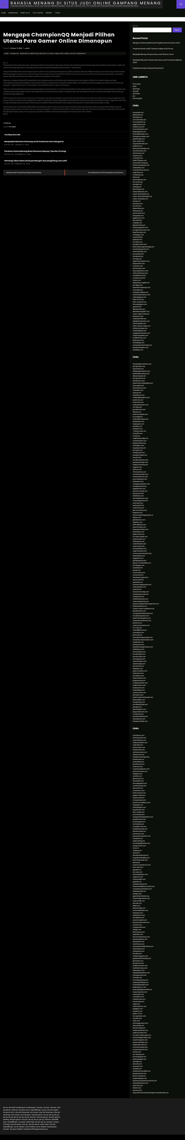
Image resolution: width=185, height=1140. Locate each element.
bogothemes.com (139, 810)
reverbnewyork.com (139, 786)
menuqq (49, 1122)
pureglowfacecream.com (141, 230)
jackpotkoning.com (139, 680)
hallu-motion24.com (139, 302)
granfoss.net (137, 306)
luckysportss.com (139, 688)
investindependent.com (141, 985)
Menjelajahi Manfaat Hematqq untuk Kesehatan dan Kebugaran (34, 141)
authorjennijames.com (140, 874)
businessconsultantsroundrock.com (145, 1081)
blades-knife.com (139, 534)
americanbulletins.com (140, 910)
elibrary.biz (136, 862)
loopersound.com (139, 798)
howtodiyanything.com (140, 980)
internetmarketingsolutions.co (143, 515)
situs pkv (136, 91)
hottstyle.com (137, 977)
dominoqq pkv (137, 98)
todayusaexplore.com (140, 742)
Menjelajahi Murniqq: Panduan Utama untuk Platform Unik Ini (153, 54)
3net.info (136, 848)
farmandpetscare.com (140, 498)
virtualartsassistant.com (141, 616)
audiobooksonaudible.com (142, 1071)
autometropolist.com (140, 920)
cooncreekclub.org (139, 122)
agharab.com (137, 882)
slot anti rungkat (52, 1110)
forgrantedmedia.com (140, 143)
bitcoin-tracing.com (139, 1076)
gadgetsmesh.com (139, 488)
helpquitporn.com (139, 970)
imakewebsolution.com (140, 405)
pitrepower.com (138, 316)
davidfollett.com (138, 781)
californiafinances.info (140, 273)
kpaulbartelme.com (139, 611)
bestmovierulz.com (139, 793)
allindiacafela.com (139, 309)
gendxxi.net (137, 570)
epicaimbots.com (138, 941)
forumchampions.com (140, 129)
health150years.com (140, 160)
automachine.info (139, 546)
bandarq (6, 1119)
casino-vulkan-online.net (141, 314)
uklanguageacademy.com (141, 371)
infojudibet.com (138, 390)
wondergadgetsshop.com (141, 843)
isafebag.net (137, 187)
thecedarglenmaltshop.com (142, 364)
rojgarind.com (137, 467)
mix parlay (21, 1122)
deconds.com (137, 1090)
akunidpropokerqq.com (140, 855)
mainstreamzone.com (140, 476)
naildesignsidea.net (139, 891)
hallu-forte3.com (138, 299)
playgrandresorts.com (140, 712)
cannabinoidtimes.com (140, 460)
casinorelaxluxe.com (140, 661)
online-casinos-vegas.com (141, 326)
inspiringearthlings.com (140, 982)
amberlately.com (138, 762)
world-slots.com (138, 402)
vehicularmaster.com (140, 752)
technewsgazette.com (140, 227)
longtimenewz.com (139, 685)
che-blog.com (137, 407)
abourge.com (137, 903)
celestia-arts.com (139, 127)
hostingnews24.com (139, 975)
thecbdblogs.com (138, 342)
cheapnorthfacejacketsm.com (143, 817)
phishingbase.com (139, 700)
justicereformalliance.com (141, 802)
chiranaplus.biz (138, 290)
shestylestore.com (139, 719)
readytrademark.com (140, 1045)
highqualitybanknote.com (141, 973)
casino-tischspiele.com (140, 199)
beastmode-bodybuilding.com (143, 383)
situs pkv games (37, 1115)
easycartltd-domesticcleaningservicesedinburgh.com (151, 1093)
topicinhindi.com (138, 369)
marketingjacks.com (139, 330)
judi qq (44, 1110)
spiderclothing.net (139, 841)
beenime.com (137, 623)
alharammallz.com (139, 908)
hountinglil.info (138, 417)
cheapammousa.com (140, 884)
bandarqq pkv (21, 1107)
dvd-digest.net (137, 285)
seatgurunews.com (139, 846)
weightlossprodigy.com (140, 438)
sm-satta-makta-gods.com (142, 1035)
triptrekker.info (138, 568)
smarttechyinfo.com (140, 441)
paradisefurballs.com (140, 455)
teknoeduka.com (138, 1025)
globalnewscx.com (139, 520)
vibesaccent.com (138, 754)
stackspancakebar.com (140, 292)
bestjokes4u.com (138, 421)
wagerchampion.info (140, 551)
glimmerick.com (138, 778)
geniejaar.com (137, 426)
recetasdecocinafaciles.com (142, 889)
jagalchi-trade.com (139, 795)
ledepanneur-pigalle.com (141, 283)
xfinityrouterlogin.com (140, 328)
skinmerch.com (138, 788)
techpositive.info (138, 505)
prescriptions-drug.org (140, 163)
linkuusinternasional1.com (141, 836)
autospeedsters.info (139, 548)
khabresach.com (138, 340)
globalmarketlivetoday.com (142, 958)
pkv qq (5, 1107)
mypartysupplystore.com (141, 769)
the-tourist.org (137, 182)
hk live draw (137, 84)
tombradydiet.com (139, 822)
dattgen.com (137, 929)
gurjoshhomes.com (139, 819)
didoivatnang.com (139, 932)
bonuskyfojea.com (139, 654)
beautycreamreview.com (141, 922)
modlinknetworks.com (140, 683)
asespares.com (138, 913)
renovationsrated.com (140, 1047)
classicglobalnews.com (140, 1083)
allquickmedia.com (139, 225)
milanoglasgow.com (139, 297)
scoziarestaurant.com (140, 1049)
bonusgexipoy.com (139, 659)
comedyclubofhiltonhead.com (143, 613)
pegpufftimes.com (139, 124)
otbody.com (137, 201)
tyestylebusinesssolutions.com (143, 640)
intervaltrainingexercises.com (143, 637)
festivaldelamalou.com (140, 134)
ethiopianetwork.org (139, 486)
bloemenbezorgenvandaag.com (143, 247)
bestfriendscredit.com (140, 860)
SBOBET (49, 13)
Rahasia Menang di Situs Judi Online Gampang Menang (85, 3)
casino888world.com (140, 630)
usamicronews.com (139, 692)
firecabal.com (137, 953)
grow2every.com (138, 963)
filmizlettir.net (137, 117)
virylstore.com (137, 155)
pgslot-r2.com (137, 1013)
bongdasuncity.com (139, 448)
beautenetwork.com (139, 1073)
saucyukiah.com (138, 112)
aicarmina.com (138, 766)
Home (3, 13)
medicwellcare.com (139, 587)
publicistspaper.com (139, 1059)
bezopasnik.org (138, 256)
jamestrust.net (138, 203)
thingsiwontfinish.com (140, 721)
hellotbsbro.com (138, 496)
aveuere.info (137, 457)
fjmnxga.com (137, 259)
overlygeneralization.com (141, 484)
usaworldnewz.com (139, 740)
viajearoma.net (138, 877)
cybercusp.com (138, 1085)
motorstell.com (138, 158)
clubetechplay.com (139, 664)
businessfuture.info (139, 388)
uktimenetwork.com (139, 738)
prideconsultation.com (140, 414)
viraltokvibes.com (139, 167)
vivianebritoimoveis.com (141, 170)
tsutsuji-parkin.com (139, 879)
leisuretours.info (138, 493)
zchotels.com (137, 1018)
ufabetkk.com (137, 223)
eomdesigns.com (138, 565)
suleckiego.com (138, 350)
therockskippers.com (140, 304)
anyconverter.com (139, 213)
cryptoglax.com (138, 805)
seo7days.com (138, 242)
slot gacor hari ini (24, 1110)
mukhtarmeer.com (139, 999)
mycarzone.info (138, 575)
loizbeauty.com (138, 211)
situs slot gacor (26, 1115)
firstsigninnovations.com (141, 136)
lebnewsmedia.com (139, 831)
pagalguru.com (138, 1009)
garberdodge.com (139, 139)
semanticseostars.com (140, 474)
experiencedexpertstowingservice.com (146, 604)
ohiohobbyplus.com (139, 807)
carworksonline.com (139, 151)
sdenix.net (136, 177)
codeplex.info (137, 850)
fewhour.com (137, 469)
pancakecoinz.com (139, 409)
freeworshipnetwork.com (141, 898)
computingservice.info (140, 500)
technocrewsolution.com (141, 165)
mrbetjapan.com (138, 235)
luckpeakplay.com (139, 690)
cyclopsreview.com (139, 927)
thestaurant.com (138, 644)
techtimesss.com (138, 153)
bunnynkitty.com (138, 254)
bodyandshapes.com (140, 1078)
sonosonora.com (138, 834)
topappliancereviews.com (141, 333)
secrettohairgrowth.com (141, 249)
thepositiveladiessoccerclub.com (144, 886)
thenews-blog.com (139, 1028)
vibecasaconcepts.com (140, 577)
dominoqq (136, 89)
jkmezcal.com (137, 635)
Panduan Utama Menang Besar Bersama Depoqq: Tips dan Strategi (35, 151)
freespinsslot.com (139, 452)
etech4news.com (138, 944)
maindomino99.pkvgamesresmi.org (35, 1129)
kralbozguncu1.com (139, 987)
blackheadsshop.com (140, 606)
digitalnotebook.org (139, 443)
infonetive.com (138, 266)
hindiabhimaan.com (139, 338)
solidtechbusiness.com (140, 599)
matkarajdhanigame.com (141, 397)
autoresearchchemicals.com (142, 345)
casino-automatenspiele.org (142, 196)
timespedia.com (138, 215)
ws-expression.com (139, 1016)
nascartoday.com (138, 1001)
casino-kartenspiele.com (141, 194)
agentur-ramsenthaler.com (142, 563)
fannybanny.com (138, 676)
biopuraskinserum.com (140, 271)
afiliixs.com (136, 906)
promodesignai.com (139, 1057)
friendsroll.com (138, 838)
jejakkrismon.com (139, 218)
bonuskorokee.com (139, 656)
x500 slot (15, 1110)
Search (135, 26)
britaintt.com (137, 1088)
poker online (44, 1124)
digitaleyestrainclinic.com (141, 321)
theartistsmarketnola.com (141, 287)
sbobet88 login (36, 1110)
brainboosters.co (138, 759)
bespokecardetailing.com (141, 858)
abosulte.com (137, 1064)
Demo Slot (25, 13)
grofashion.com (138, 695)
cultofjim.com (137, 776)
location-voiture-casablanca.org (143, 608)
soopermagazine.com (140, 1040)
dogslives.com (137, 522)
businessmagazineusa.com (142, 584)
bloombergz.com (138, 189)
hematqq (6, 1124)
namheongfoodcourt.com (141, 294)
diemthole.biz (137, 220)
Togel (57, 13)
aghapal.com (137, 870)
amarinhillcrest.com (139, 179)
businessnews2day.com (141, 592)
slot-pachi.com (138, 450)
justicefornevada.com (140, 491)
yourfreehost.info (139, 814)
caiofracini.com (138, 503)
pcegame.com (137, 1011)
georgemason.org (139, 366)
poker (135, 86)
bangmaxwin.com (139, 263)
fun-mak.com (137, 628)
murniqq (55, 1122)
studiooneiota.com (139, 539)
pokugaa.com (137, 707)
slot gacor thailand (16, 1129)
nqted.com (136, 1004)
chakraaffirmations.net (140, 419)
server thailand (19, 1127)
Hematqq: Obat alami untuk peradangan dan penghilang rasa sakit (35, 160)
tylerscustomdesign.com (141, 148)
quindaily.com (137, 1061)
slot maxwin (34, 1112)
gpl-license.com (138, 961)
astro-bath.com (138, 867)
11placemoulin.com (139, 431)
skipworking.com (138, 208)
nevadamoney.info (139, 278)
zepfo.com (136, 1021)
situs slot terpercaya (22, 1112)
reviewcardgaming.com (141, 601)
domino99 (12, 1107)
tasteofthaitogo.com (140, 251)
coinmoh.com (137, 925)
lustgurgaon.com (138, 424)
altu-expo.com (137, 872)
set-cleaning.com (138, 1054)
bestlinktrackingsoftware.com (143, 647)
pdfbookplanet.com (139, 524)
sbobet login (30, 1122)
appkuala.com (137, 239)
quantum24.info (138, 580)
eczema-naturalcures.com (142, 865)
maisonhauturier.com (140, 992)
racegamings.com (139, 702)
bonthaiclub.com (138, 824)
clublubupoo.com (138, 649)
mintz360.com (138, 433)
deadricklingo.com (139, 556)
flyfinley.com (137, 412)
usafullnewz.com (138, 735)
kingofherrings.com (139, 232)
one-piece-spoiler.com (140, 536)
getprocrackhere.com (140, 671)
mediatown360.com (139, 318)
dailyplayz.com (138, 668)
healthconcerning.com (140, 464)
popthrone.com (138, 400)
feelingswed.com (138, 951)
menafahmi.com (138, 997)
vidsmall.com (137, 589)
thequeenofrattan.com (140, 529)
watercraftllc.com (139, 901)
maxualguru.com (138, 445)
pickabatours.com (139, 381)
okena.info (136, 853)
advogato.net (137, 184)
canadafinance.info (139, 275)
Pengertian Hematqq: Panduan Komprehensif (148, 68)
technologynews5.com (140, 1023)
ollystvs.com (137, 517)
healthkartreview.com (140, 968)
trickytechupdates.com (140, 335)
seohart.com (137, 1052)
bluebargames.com (139, 131)
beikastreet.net (138, 115)
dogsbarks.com (138, 934)
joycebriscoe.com (139, 764)
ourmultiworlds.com (139, 119)
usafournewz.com (139, 747)
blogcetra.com (137, 512)
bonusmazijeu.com (139, 652)
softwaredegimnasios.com (142, 1037)
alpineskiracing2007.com (141, 311)
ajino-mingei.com (138, 812)
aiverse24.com (138, 1066)
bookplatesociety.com (140, 829)
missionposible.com (139, 323)
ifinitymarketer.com (139, 678)
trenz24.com (137, 206)
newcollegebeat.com (140, 783)
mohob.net (136, 436)
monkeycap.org (138, 175)
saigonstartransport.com (141, 261)
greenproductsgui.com (140, 462)
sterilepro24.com (138, 596)
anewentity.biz (138, 237)
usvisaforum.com (139, 790)
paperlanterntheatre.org (141, 896)
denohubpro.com (138, 532)
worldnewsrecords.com (141, 594)
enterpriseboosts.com (140, 191)
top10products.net (139, 378)
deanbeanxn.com (139, 395)
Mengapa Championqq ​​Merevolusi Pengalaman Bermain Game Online (156, 43)
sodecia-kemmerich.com (141, 625)
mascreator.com (138, 994)
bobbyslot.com (138, 429)
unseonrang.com (138, 508)
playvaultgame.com (139, 709)
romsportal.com (138, 714)
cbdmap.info (137, 393)
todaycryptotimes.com (140, 1030)
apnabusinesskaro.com (140, 347)
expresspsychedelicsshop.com (143, 946)
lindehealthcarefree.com (141, 373)
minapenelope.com (139, 800)
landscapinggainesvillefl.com (142, 989)
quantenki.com (138, 582)
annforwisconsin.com (140, 771)
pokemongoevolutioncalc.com (143, 697)
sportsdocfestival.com (140, 716)
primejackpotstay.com (140, 704)
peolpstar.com (137, 146)
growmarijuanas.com (140, 479)
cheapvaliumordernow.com (142, 620)
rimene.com (137, 280)
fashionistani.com (139, 949)
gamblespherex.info (139, 560)
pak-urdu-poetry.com (140, 510)
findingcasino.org (138, 541)
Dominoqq (13, 13)
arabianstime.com (139, 915)
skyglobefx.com (138, 558)
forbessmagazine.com (140, 956)
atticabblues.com (138, 917)
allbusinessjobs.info (139, 376)
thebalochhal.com (139, 750)
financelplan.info (138, 385)
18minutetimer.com (139, 472)
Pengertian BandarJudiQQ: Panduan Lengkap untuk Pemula (153, 48)
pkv (134, 96)
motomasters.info (139, 572)
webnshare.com (138, 481)
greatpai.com (137, 894)
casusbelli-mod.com (139, 826)
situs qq (25, 1124)
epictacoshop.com (139, 268)
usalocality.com (138, 745)
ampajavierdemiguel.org (141, 757)
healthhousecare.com (140, 965)
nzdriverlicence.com (139, 1006)
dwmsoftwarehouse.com (141, 937)
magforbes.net (138, 172)
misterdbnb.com (138, 632)
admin (27, 48)
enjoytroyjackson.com (140, 939)
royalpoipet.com (138, 642)
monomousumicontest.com (142, 553)
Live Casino (38, 13)
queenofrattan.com (139, 527)
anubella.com (137, 1069)
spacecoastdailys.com (140, 1042)
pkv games (12, 127)
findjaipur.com (137, 774)
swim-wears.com (138, 141)
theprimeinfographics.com (142, 618)
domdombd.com (138, 666)
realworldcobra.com (139, 544)
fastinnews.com (138, 673)
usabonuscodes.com (140, 1033)
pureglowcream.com (140, 244)
